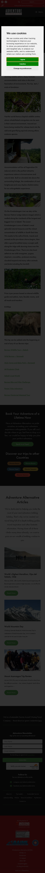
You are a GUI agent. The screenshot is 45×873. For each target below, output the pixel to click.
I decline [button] (22, 64)
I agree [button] (22, 59)
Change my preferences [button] (22, 68)
